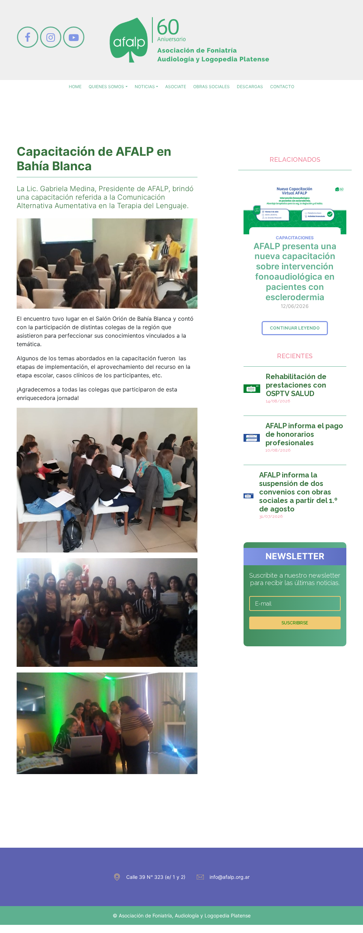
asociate (175, 86)
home (75, 86)
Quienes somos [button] (106, 86)
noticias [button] (145, 86)
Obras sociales (211, 86)
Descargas (250, 86)
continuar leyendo (295, 328)
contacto (282, 86)
